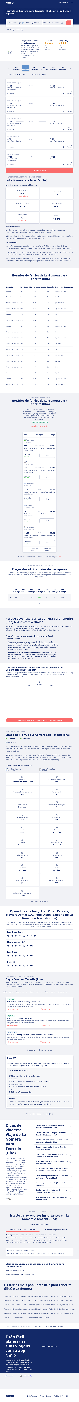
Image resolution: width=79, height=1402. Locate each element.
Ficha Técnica (32, 1396)
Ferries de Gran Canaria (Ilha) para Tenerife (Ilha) (45, 1296)
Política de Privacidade (62, 1396)
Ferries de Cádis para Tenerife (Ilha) (17, 1296)
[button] (47, 22)
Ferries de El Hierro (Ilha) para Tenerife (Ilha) (20, 1309)
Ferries (14, 1326)
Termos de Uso (45, 1396)
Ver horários (22, 220)
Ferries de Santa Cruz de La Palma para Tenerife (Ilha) (23, 1313)
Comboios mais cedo (32, 549)
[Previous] (10, 590)
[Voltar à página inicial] (9, 3)
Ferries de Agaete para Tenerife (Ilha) (41, 1305)
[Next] (70, 68)
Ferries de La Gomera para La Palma (17, 1318)
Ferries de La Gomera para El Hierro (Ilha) (43, 1318)
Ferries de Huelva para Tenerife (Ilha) (17, 1305)
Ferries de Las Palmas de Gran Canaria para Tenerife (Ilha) (25, 1301)
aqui (59, 557)
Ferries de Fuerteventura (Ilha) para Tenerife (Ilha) (46, 1301)
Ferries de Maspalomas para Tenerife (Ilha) (43, 1309)
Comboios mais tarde (46, 549)
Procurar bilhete (22, 196)
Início (8, 1326)
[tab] (17, 74)
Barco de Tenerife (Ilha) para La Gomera (20, 1275)
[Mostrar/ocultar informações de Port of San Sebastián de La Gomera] (70, 1252)
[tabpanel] (39, 706)
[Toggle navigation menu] (72, 3)
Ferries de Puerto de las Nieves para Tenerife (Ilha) (46, 1313)
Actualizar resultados (38, 426)
